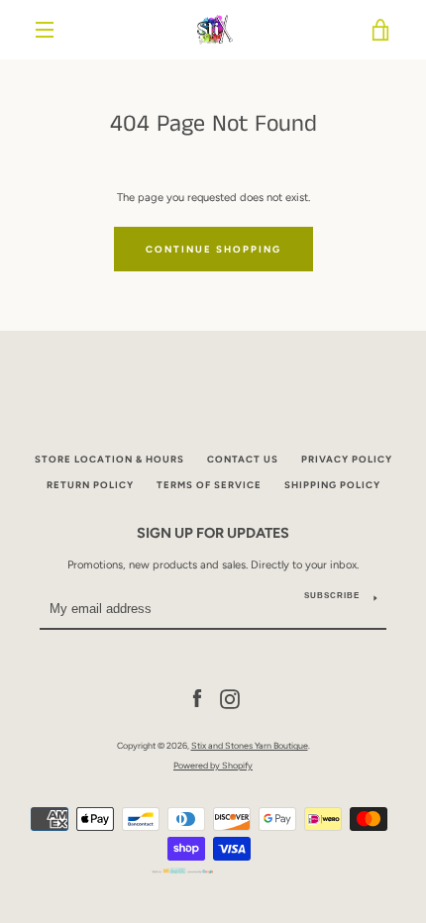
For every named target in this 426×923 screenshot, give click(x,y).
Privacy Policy (346, 459)
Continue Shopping (213, 249)
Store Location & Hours (109, 459)
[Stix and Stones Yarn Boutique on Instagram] (230, 698)
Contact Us (242, 459)
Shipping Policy (332, 484)
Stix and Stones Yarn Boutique (249, 745)
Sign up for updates (213, 533)
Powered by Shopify (213, 765)
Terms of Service (209, 484)
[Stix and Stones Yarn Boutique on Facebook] (197, 698)
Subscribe (332, 595)
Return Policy (90, 484)
